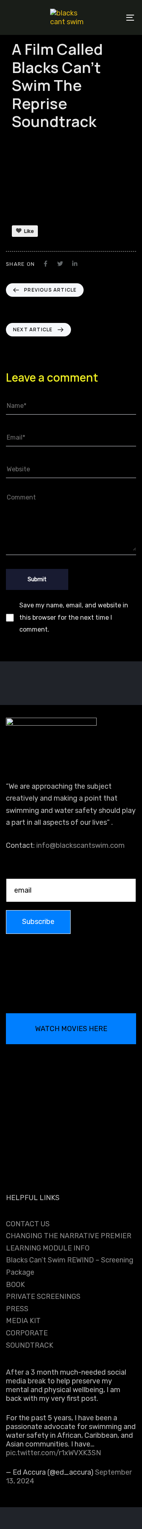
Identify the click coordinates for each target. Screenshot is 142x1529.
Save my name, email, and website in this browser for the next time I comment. (73, 617)
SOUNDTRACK (29, 1345)
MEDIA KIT (23, 1320)
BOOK (15, 1284)
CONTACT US (28, 1224)
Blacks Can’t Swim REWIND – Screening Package (69, 1266)
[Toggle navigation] (113, 17)
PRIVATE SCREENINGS (43, 1296)
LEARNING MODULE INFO (48, 1248)
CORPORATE (27, 1333)
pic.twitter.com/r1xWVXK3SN (53, 1452)
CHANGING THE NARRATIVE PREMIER (68, 1235)
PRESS (17, 1308)
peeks (19, 141)
